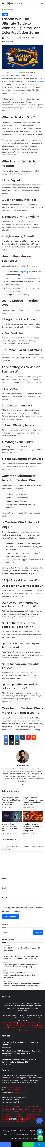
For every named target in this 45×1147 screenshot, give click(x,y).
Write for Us (27, 1138)
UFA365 (33, 1119)
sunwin (4, 1025)
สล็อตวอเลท (13, 1023)
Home (5, 10)
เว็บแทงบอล (15, 1112)
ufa (26, 1027)
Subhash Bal (9, 38)
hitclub (5, 1027)
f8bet (13, 1121)
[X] (11, 737)
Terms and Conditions (13, 1138)
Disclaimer (26, 1134)
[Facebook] (6, 737)
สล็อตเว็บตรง (22, 1023)
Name (4, 878)
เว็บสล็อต (15, 1030)
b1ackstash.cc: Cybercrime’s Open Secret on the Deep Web (10, 827)
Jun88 (19, 1119)
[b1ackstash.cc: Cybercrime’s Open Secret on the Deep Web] (12, 816)
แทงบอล (33, 1112)
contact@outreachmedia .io (16, 1087)
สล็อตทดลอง (15, 1107)
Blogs (11, 10)
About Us (7, 1134)
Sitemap (36, 1138)
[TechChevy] (15, 3)
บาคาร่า (16, 1109)
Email (4, 888)
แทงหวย (30, 1030)
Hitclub (34, 1025)
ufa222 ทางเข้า (7, 1116)
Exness (23, 1116)
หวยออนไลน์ (13, 1027)
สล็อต (28, 1025)
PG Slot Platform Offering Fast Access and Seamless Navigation (32, 827)
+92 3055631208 (13, 1090)
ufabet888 (5, 1121)
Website (5, 898)
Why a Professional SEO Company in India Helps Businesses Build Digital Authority (22, 1052)
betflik (21, 1027)
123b (30, 1027)
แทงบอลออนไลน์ (33, 1107)
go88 (10, 1025)
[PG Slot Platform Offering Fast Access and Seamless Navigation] (33, 816)
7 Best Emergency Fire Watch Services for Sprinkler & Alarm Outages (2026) (19, 1060)
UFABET (13, 1119)
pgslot (23, 1107)
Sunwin (5, 1023)
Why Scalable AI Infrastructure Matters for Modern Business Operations (33, 801)
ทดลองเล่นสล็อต (29, 1114)
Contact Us (17, 1134)
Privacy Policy (36, 1134)
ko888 (40, 1023)
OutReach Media (20, 1092)
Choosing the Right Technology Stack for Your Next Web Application (11, 801)
